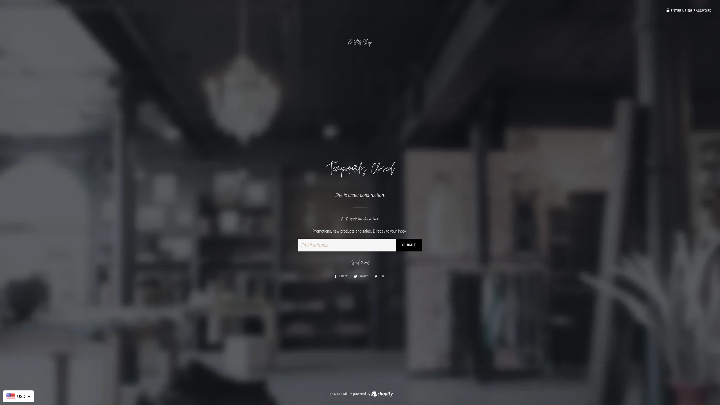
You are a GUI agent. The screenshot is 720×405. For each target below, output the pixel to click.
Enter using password (691, 11)
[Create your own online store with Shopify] (382, 393)
